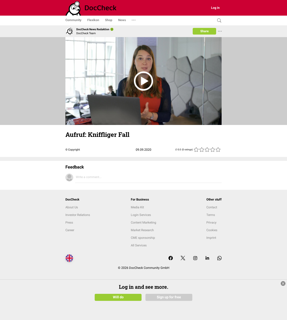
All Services (139, 245)
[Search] (218, 21)
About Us (71, 207)
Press (69, 222)
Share (204, 31)
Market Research (142, 230)
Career (69, 230)
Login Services (141, 215)
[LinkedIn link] (207, 258)
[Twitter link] (183, 258)
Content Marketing (143, 222)
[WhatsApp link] (219, 258)
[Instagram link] (195, 258)
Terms (210, 215)
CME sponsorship (143, 238)
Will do (118, 297)
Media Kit (137, 207)
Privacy (211, 222)
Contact (211, 207)
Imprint (211, 238)
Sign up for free (169, 297)
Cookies (211, 230)
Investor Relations (77, 215)
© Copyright (72, 149)
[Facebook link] (170, 258)
